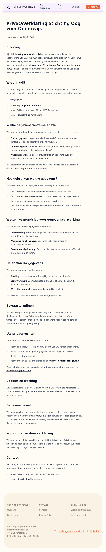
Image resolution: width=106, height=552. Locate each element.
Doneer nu (93, 6)
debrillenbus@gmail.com (30, 114)
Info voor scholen (79, 515)
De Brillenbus (45, 7)
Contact (76, 6)
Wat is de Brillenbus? (81, 509)
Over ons (60, 7)
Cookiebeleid (68, 391)
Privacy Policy (45, 515)
